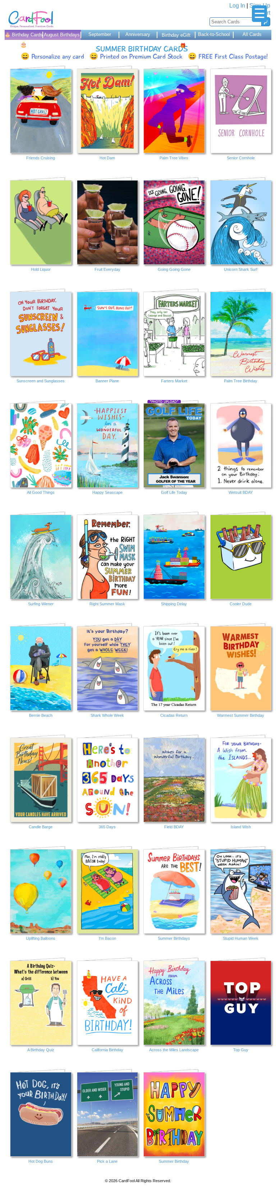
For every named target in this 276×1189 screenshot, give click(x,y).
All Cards (252, 34)
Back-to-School (214, 34)
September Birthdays (99, 36)
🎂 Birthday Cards (24, 36)
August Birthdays (62, 34)
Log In (237, 6)
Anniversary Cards (137, 36)
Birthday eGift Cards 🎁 (176, 36)
